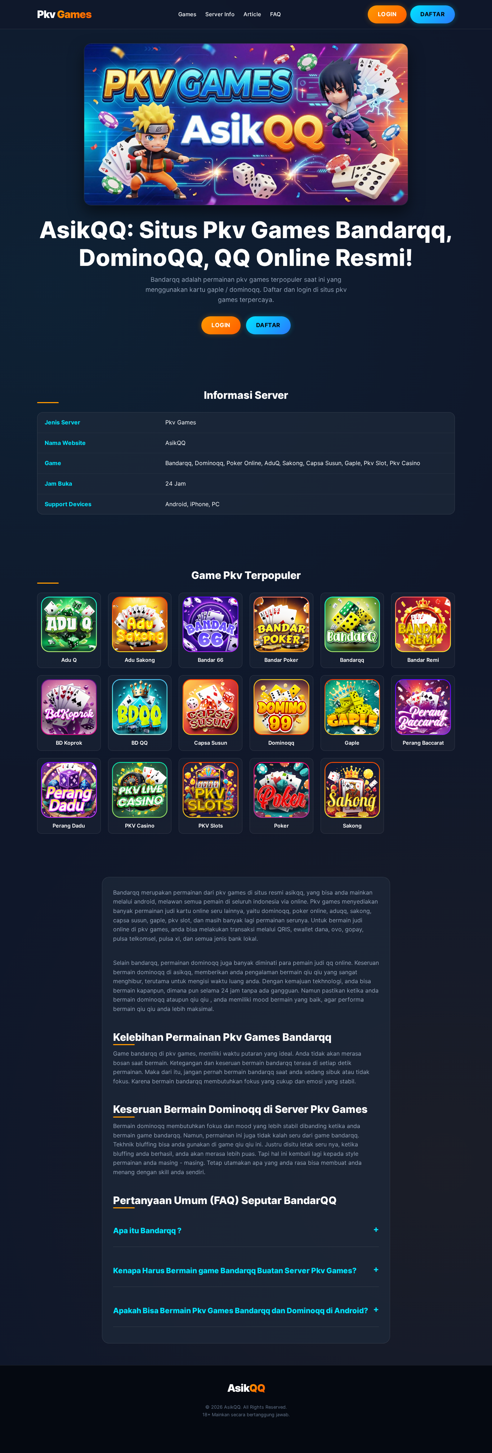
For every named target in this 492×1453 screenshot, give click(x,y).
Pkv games (325, 901)
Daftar (432, 14)
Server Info (219, 14)
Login (387, 14)
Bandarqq (126, 892)
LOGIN (221, 325)
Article (252, 14)
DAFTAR (268, 325)
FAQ (275, 14)
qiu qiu (313, 972)
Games (187, 14)
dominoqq (151, 999)
